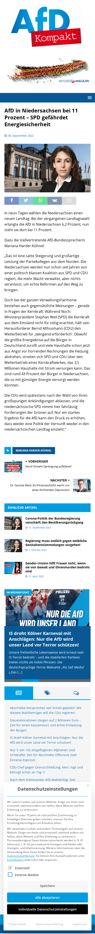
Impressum (80, 924)
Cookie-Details (17, 924)
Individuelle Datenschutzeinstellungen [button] (48, 909)
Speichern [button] (47, 886)
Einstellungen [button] (15, 860)
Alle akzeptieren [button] (47, 897)
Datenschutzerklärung (20, 856)
